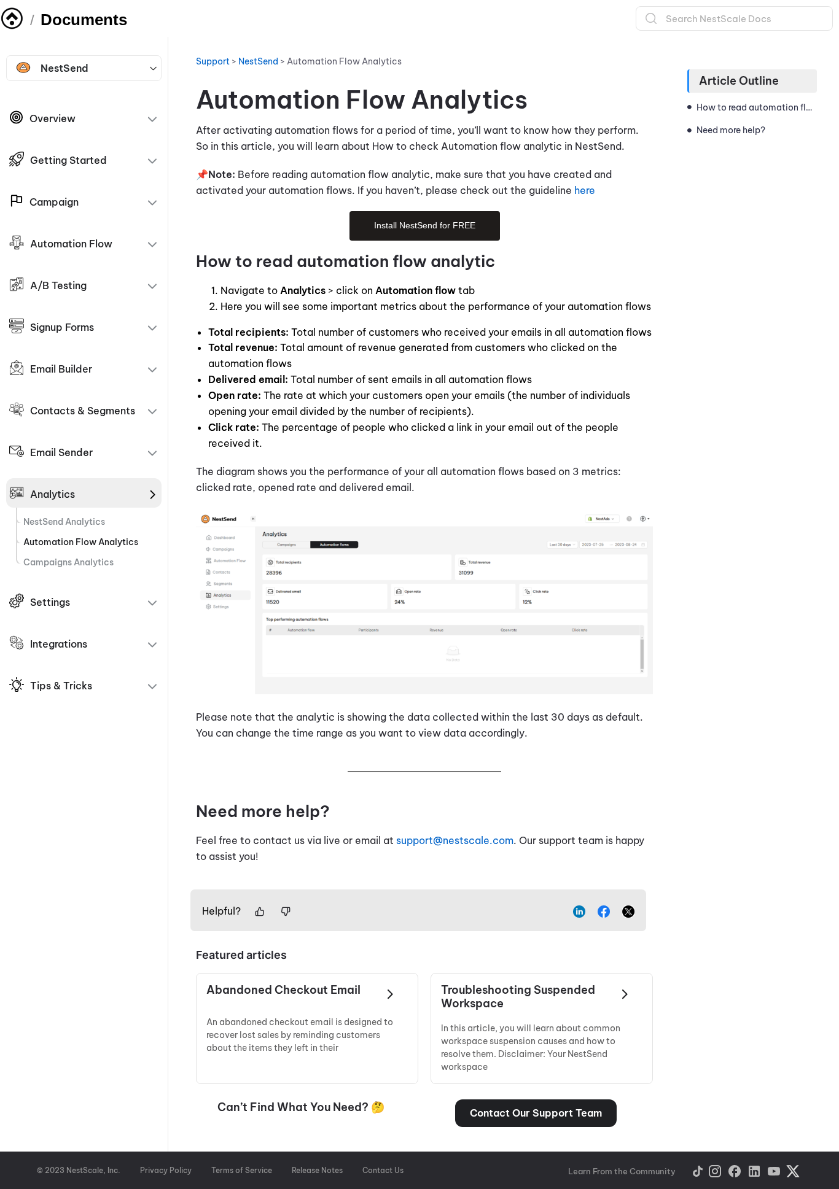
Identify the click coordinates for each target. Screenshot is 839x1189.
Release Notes (317, 1170)
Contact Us (383, 1170)
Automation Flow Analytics (80, 542)
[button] (536, 1113)
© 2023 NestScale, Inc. (78, 1170)
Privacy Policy (166, 1170)
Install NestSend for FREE (424, 225)
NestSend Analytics (64, 521)
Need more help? (732, 130)
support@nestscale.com (454, 840)
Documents (84, 19)
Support (213, 61)
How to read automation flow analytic (757, 107)
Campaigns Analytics (68, 562)
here (584, 190)
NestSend (64, 68)
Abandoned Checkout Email (283, 990)
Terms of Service (241, 1170)
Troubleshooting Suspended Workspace (518, 996)
